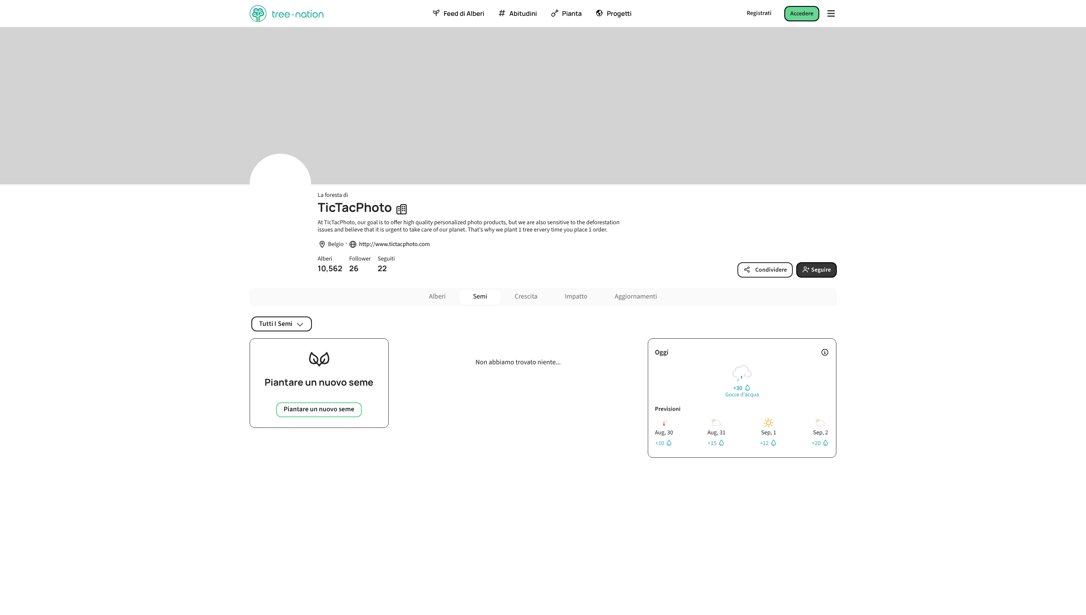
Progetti (619, 14)
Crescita (526, 297)
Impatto (576, 297)
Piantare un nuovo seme (319, 409)
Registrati (759, 13)
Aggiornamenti (636, 297)
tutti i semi (275, 323)
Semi (480, 297)
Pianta (572, 14)
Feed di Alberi (464, 14)
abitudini (523, 14)
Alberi (437, 297)
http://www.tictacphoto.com (394, 244)
